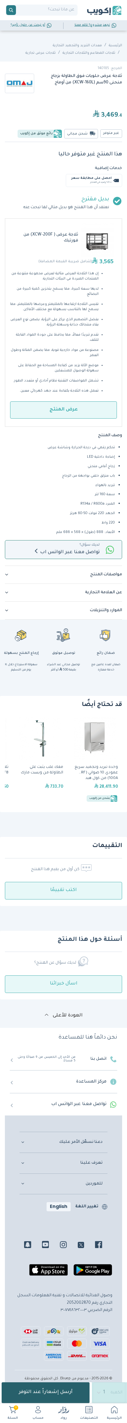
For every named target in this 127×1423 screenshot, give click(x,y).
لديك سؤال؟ (89, 545)
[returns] (21, 635)
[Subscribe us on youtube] (50, 1246)
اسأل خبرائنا (64, 983)
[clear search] (19, 10)
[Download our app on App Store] (48, 1272)
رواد (64, 1418)
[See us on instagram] (68, 1246)
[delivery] (63, 635)
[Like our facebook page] (103, 1246)
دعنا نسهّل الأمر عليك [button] (81, 1142)
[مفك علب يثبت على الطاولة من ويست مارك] (40, 760)
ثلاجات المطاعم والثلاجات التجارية (89, 53)
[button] (63, 574)
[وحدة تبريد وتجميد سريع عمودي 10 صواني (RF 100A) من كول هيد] (94, 760)
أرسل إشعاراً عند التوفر (46, 1392)
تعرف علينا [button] (91, 1163)
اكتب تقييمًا (63, 890)
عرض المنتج (63, 409)
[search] (11, 10)
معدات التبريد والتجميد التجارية (77, 46)
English (58, 1206)
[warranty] (106, 635)
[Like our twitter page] (85, 1246)
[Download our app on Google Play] (92, 1272)
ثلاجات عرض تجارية (40, 53)
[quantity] (109, 1392)
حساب (38, 1418)
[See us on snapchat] (32, 1246)
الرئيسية (114, 1418)
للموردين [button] (94, 1184)
